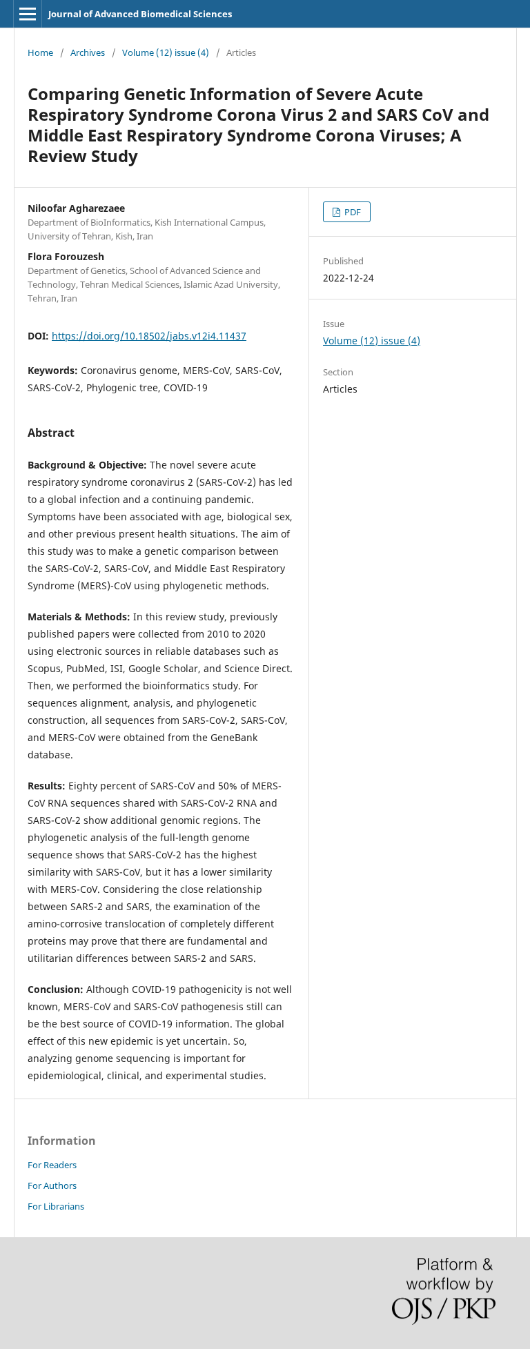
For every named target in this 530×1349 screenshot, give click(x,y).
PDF (351, 212)
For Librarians (56, 1206)
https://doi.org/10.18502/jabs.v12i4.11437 (149, 335)
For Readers (52, 1165)
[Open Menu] (27, 14)
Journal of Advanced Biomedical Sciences (140, 14)
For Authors (52, 1185)
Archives (87, 52)
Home (40, 52)
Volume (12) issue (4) (165, 52)
